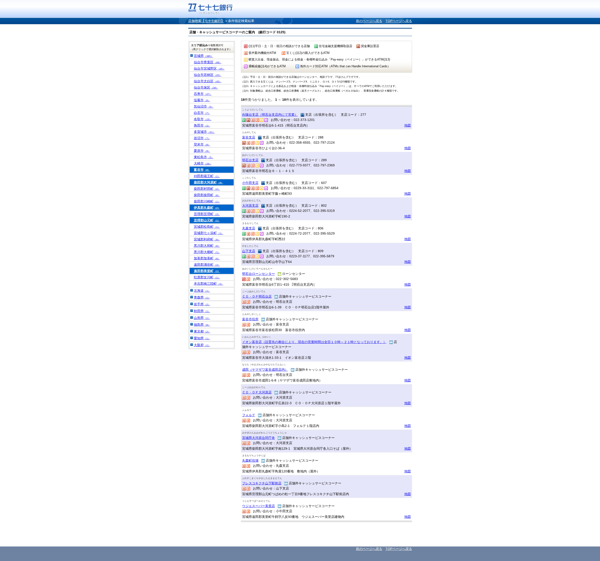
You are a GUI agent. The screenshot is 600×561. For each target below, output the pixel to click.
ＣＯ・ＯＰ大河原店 (257, 392)
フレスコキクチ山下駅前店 (261, 483)
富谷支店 (248, 137)
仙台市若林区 (207, 75)
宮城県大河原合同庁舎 (258, 438)
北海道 (202, 290)
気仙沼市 (204, 106)
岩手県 (202, 304)
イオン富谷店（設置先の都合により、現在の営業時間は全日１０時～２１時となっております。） (314, 342)
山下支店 (248, 251)
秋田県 (202, 311)
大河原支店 (250, 205)
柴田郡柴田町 (207, 195)
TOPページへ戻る (399, 21)
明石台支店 (250, 160)
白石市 (202, 113)
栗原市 (202, 151)
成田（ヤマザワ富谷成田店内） (265, 369)
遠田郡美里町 (207, 271)
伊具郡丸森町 (207, 207)
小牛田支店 (250, 183)
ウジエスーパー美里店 (258, 506)
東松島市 (204, 157)
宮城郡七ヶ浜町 (208, 233)
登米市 (202, 144)
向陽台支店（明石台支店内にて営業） (270, 114)
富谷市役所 (250, 319)
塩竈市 (202, 100)
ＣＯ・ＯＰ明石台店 (257, 296)
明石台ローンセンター (258, 274)
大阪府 (202, 345)
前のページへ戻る (369, 21)
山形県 (202, 318)
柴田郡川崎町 (207, 201)
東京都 (202, 331)
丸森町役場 (250, 460)
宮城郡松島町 (207, 226)
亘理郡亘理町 (207, 214)
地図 (407, 125)
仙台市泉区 (206, 87)
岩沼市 (202, 138)
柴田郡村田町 (207, 189)
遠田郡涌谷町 (207, 264)
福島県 (202, 324)
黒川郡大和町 (207, 245)
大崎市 (203, 163)
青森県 (202, 297)
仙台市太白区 (207, 81)
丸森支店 (248, 228)
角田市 (202, 125)
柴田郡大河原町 (208, 182)
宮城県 (203, 56)
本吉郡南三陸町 (208, 283)
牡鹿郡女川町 (207, 277)
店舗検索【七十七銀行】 (206, 21)
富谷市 (202, 170)
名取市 (203, 119)
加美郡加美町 (207, 258)
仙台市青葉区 (207, 62)
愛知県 (202, 338)
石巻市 (203, 94)
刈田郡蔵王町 (207, 176)
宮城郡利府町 (207, 239)
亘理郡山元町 (207, 220)
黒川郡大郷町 (207, 252)
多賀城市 (204, 132)
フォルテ (248, 415)
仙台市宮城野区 (209, 68)
